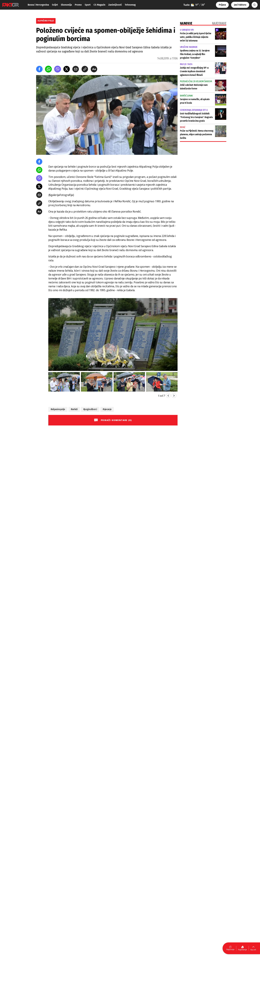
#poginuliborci (90, 409)
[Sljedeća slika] (174, 395)
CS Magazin (99, 4)
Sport (88, 4)
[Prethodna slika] (168, 395)
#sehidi (74, 409)
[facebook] (39, 69)
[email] (75, 69)
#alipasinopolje (58, 409)
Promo (78, 4)
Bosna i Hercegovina (38, 4)
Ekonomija (66, 4)
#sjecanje (107, 409)
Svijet (55, 4)
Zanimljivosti (115, 4)
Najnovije (230, 949)
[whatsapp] (48, 69)
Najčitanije (242, 949)
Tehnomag (130, 4)
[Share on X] (66, 69)
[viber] (57, 69)
